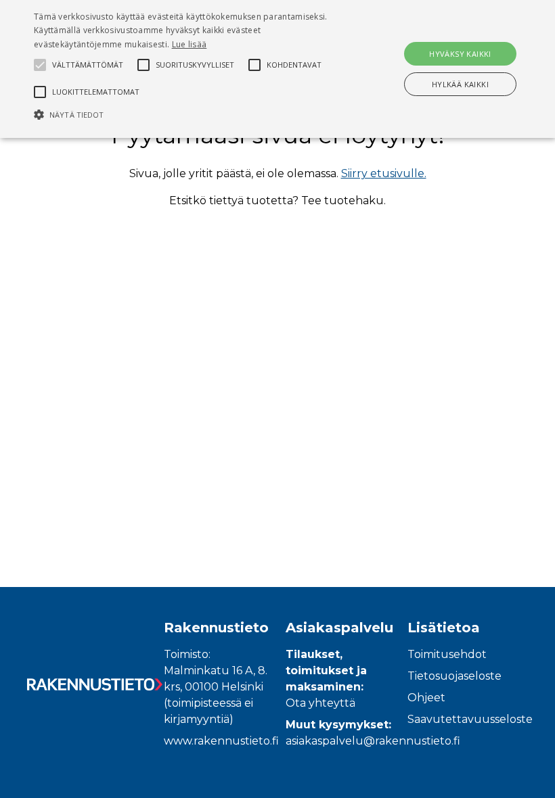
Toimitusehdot (447, 654)
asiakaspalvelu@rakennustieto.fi (373, 740)
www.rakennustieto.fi (221, 740)
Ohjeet (426, 697)
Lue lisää (189, 44)
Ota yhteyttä (320, 703)
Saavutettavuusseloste (470, 719)
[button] (192, 114)
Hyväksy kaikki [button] (460, 54)
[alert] (277, 69)
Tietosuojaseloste (454, 676)
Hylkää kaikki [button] (460, 84)
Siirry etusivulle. (383, 173)
